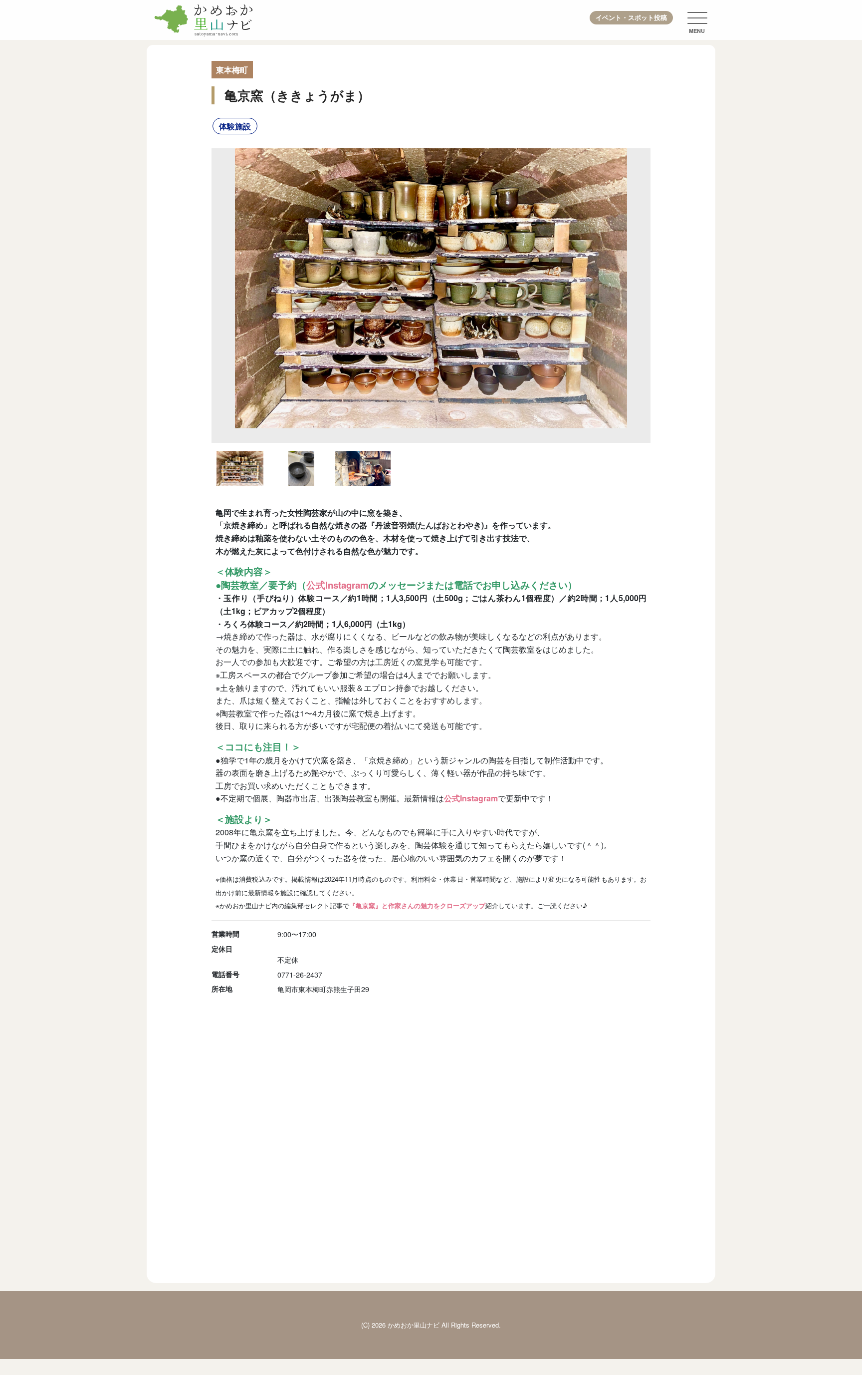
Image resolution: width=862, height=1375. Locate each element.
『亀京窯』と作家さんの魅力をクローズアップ (417, 905)
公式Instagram (337, 585)
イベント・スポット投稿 (631, 17)
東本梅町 (232, 69)
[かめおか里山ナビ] (204, 19)
